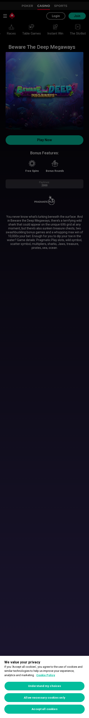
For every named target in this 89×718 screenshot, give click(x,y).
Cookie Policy (45, 675)
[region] (44, 687)
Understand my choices (44, 686)
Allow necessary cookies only (44, 697)
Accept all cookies (44, 709)
